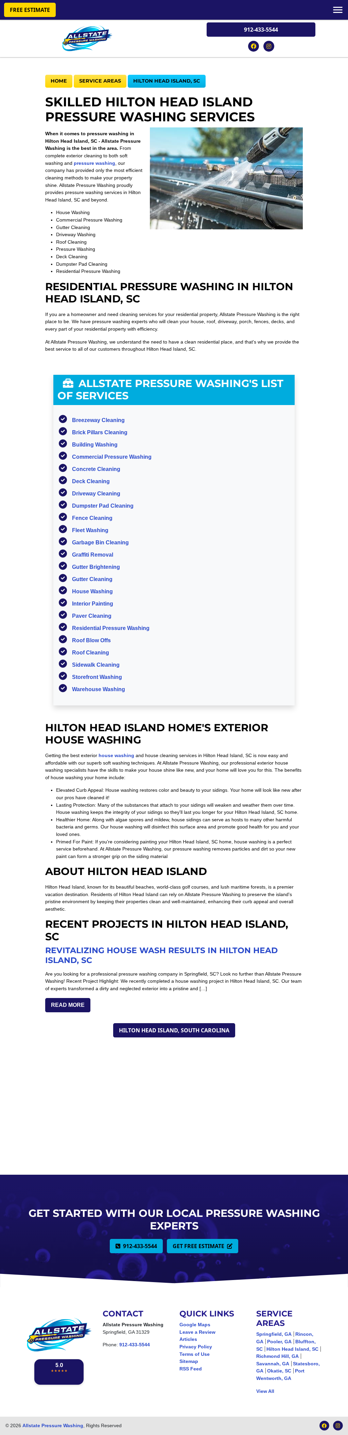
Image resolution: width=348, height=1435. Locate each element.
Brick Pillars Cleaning (99, 432)
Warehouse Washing (98, 689)
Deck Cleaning (91, 481)
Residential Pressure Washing (111, 628)
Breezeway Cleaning (98, 420)
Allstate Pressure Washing (52, 1425)
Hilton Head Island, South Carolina (174, 1030)
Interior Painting (92, 604)
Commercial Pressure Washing (112, 457)
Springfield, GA (274, 1334)
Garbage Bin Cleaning (100, 542)
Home (59, 81)
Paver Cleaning (91, 616)
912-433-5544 (261, 29)
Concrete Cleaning (96, 469)
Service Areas (100, 81)
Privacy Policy (195, 1346)
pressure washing (94, 163)
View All (265, 1391)
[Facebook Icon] (254, 45)
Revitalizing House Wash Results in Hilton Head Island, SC (161, 955)
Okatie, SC (279, 1370)
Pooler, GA (279, 1341)
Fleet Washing (90, 530)
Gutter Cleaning (92, 579)
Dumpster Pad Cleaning (103, 506)
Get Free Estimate (199, 1246)
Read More (68, 1005)
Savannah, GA (272, 1363)
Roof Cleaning (90, 652)
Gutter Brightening (96, 567)
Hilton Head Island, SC (166, 81)
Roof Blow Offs (91, 640)
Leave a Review (197, 1332)
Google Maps (194, 1324)
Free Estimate (30, 10)
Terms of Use (194, 1354)
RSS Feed (190, 1368)
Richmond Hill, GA (277, 1356)
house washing (116, 755)
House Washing (92, 591)
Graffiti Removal (92, 555)
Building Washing (95, 445)
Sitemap (188, 1361)
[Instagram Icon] (269, 45)
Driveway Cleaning (96, 493)
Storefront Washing (97, 677)
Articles (188, 1339)
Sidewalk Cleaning (96, 665)
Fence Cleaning (92, 518)
